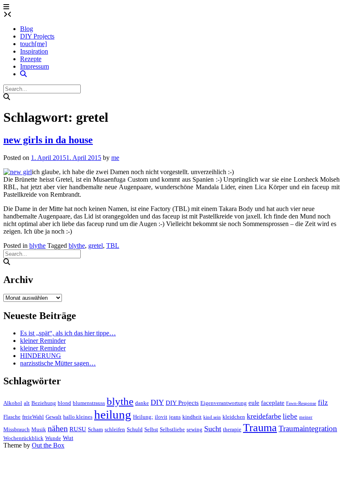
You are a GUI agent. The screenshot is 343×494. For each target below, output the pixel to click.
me (115, 157)
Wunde (53, 438)
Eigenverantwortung (223, 403)
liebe (290, 416)
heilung (112, 414)
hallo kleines (77, 417)
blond (64, 403)
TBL (112, 245)
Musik (38, 429)
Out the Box (48, 445)
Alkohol (12, 403)
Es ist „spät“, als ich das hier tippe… (68, 333)
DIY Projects (37, 36)
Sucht (212, 429)
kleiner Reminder (43, 340)
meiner (305, 417)
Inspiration (34, 51)
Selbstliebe (172, 429)
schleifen (115, 429)
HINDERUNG (40, 355)
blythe (37, 245)
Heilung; (143, 417)
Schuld (135, 429)
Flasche (11, 417)
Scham (95, 429)
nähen (58, 428)
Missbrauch (16, 429)
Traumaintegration (308, 428)
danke (142, 403)
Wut (68, 438)
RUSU (77, 429)
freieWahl (33, 417)
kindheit (192, 417)
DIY (157, 402)
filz (323, 403)
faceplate (272, 402)
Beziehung (43, 403)
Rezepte (30, 58)
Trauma (260, 428)
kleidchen (234, 417)
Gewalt (53, 417)
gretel (95, 245)
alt (27, 403)
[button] (6, 6)
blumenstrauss (89, 403)
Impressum (34, 66)
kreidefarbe (264, 416)
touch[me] (33, 43)
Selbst (151, 429)
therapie (232, 429)
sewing (194, 429)
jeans (175, 417)
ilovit (161, 417)
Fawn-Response (301, 403)
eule (253, 402)
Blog (26, 28)
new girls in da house (48, 139)
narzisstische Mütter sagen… (58, 363)
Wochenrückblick (23, 438)
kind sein (212, 417)
